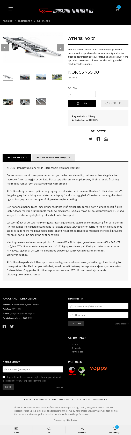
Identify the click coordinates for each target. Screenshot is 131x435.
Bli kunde (76, 348)
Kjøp (84, 103)
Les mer (59, 387)
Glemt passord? (121, 323)
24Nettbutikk (71, 420)
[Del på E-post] (106, 139)
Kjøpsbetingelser (45, 399)
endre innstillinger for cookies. (76, 414)
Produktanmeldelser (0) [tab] (51, 157)
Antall (72, 87)
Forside (74, 344)
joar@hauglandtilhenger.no (23, 313)
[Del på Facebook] (98, 139)
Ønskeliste (116, 103)
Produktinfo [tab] (15, 157)
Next (60, 47)
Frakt (27, 399)
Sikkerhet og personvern (74, 399)
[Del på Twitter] (91, 139)
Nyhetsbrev (100, 399)
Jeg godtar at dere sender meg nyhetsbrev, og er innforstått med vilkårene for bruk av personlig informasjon (32, 379)
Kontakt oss (77, 351)
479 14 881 (16, 309)
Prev (5, 47)
